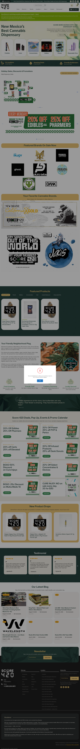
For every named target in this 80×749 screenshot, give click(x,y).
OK (40, 380)
